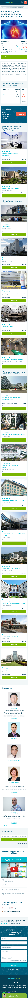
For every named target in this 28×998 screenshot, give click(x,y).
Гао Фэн (14, 708)
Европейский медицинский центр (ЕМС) (13, 500)
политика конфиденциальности (18, 960)
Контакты (10, 987)
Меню (2, 2)
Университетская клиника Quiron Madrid (13, 293)
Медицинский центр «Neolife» (10, 636)
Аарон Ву (14, 738)
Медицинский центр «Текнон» (10, 188)
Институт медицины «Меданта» (11, 670)
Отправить (14, 965)
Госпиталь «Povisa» (7, 326)
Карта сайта (22, 987)
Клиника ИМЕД (6, 226)
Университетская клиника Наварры (12, 260)
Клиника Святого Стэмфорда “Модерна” (13, 434)
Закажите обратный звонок (14, 971)
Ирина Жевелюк (14, 783)
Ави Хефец (14, 813)
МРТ (3, 94)
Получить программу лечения (14, 57)
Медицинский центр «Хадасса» (11, 568)
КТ (3, 100)
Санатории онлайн (21, 985)
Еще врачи (4, 825)
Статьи (16, 987)
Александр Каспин (14, 760)
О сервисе (4, 985)
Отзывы (4, 987)
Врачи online (12, 985)
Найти (14, 839)
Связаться (14, 162)
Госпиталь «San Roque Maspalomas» (12, 359)
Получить (21, 114)
